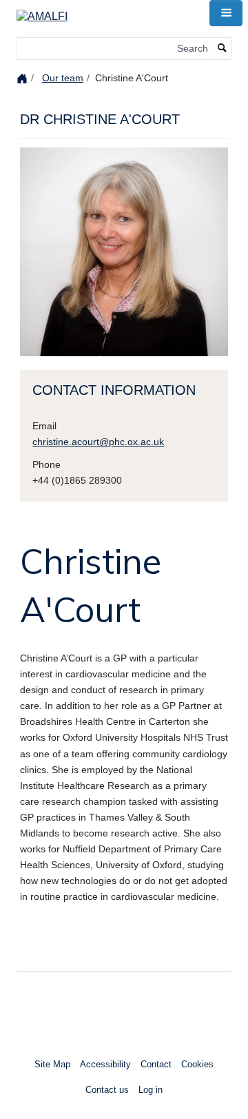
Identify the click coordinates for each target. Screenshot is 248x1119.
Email (44, 425)
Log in (150, 1090)
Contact (156, 1064)
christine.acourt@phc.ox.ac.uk (98, 441)
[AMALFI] (42, 12)
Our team (62, 77)
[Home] (24, 77)
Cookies (197, 1064)
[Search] (222, 48)
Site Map (52, 1064)
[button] (225, 13)
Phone (46, 464)
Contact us (107, 1090)
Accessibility (105, 1064)
